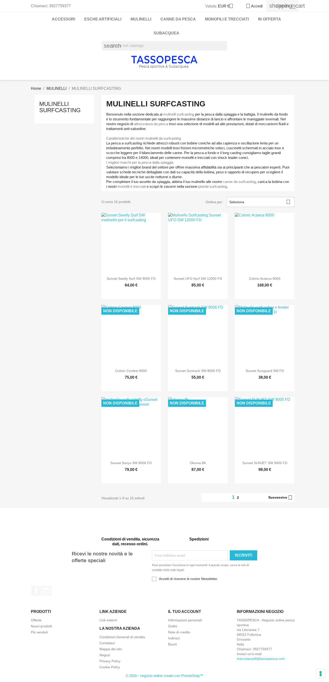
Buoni (172, 644)
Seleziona (259, 202)
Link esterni (108, 620)
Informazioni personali (185, 620)
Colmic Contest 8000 (131, 371)
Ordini (172, 626)
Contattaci (107, 643)
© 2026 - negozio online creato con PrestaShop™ (164, 676)
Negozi (104, 655)
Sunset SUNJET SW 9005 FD (264, 463)
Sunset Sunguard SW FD (265, 371)
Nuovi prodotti (41, 626)
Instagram (47, 591)
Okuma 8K (198, 463)
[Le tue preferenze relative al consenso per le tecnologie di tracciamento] (320, 673)
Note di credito (179, 632)
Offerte (36, 620)
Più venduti (39, 632)
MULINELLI (141, 19)
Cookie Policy (109, 667)
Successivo (280, 497)
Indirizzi (174, 638)
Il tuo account (184, 612)
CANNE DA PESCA (178, 19)
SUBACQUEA (166, 33)
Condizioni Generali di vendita (122, 637)
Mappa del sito (110, 649)
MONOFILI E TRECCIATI (227, 19)
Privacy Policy (109, 661)
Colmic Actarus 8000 (264, 278)
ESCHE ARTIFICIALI (102, 19)
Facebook (36, 591)
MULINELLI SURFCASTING (60, 107)
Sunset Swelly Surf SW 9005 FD (131, 278)
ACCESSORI (63, 19)
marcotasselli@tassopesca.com (261, 659)
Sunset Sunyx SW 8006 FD (131, 463)
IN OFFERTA (269, 19)
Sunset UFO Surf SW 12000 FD (198, 278)
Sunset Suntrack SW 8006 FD (198, 371)
